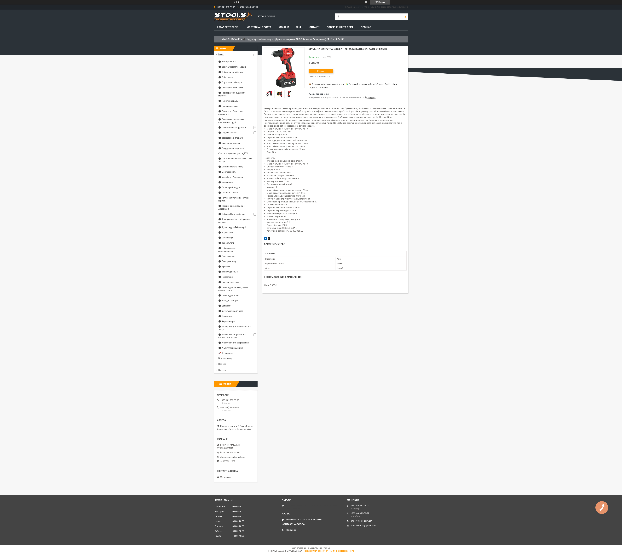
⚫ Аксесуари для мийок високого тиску (235, 328)
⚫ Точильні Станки (228, 192)
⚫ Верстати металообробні (232, 67)
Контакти (314, 27)
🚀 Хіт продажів (226, 353)
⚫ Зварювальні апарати (230, 138)
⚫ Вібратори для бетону (230, 72)
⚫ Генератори (225, 277)
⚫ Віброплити (225, 77)
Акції (298, 27)
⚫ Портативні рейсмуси (230, 82)
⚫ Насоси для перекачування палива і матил (233, 288)
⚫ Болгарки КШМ (227, 61)
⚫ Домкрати (224, 306)
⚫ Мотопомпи (225, 182)
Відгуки (222, 370)
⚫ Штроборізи (225, 232)
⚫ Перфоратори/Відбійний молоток (231, 94)
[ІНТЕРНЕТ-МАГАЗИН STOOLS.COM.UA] (233, 16)
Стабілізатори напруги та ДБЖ (233, 153)
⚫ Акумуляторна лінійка (230, 348)
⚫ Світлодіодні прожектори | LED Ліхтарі (235, 160)
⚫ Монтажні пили (227, 172)
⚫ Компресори (225, 237)
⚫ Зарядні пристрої (228, 300)
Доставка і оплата (259, 27)
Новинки (283, 27)
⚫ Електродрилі (226, 256)
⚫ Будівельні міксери (229, 143)
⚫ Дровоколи (225, 316)
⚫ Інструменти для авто (230, 311)
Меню (221, 54)
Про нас (366, 27)
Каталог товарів (227, 27)
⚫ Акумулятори (226, 321)
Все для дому (225, 358)
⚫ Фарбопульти (226, 243)
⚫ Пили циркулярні (228, 106)
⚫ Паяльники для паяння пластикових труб (231, 121)
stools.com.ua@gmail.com (233, 457)
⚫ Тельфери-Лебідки (229, 187)
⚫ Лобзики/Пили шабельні (231, 214)
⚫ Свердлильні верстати (231, 148)
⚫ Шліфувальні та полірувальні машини (234, 220)
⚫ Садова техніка (227, 132)
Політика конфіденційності (341, 551)
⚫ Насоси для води (228, 295)
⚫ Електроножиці (227, 261)
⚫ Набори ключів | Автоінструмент (227, 249)
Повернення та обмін (340, 27)
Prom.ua (326, 548)
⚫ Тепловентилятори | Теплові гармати (233, 199)
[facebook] (265, 239)
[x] (269, 239)
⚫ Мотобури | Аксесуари (230, 177)
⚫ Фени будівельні (228, 272)
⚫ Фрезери (224, 266)
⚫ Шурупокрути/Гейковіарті (258, 39)
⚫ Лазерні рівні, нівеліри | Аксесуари (231, 207)
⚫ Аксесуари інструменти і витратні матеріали (232, 336)
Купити (320, 71)
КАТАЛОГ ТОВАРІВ (230, 39)
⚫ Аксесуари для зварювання (233, 343)
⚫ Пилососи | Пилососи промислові (230, 112)
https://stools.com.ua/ (230, 452)
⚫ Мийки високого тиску (230, 166)
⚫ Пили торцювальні (229, 101)
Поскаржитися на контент (316, 551)
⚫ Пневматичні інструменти (232, 127)
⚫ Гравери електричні (229, 282)
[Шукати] (405, 16)
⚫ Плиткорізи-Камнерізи (230, 87)
